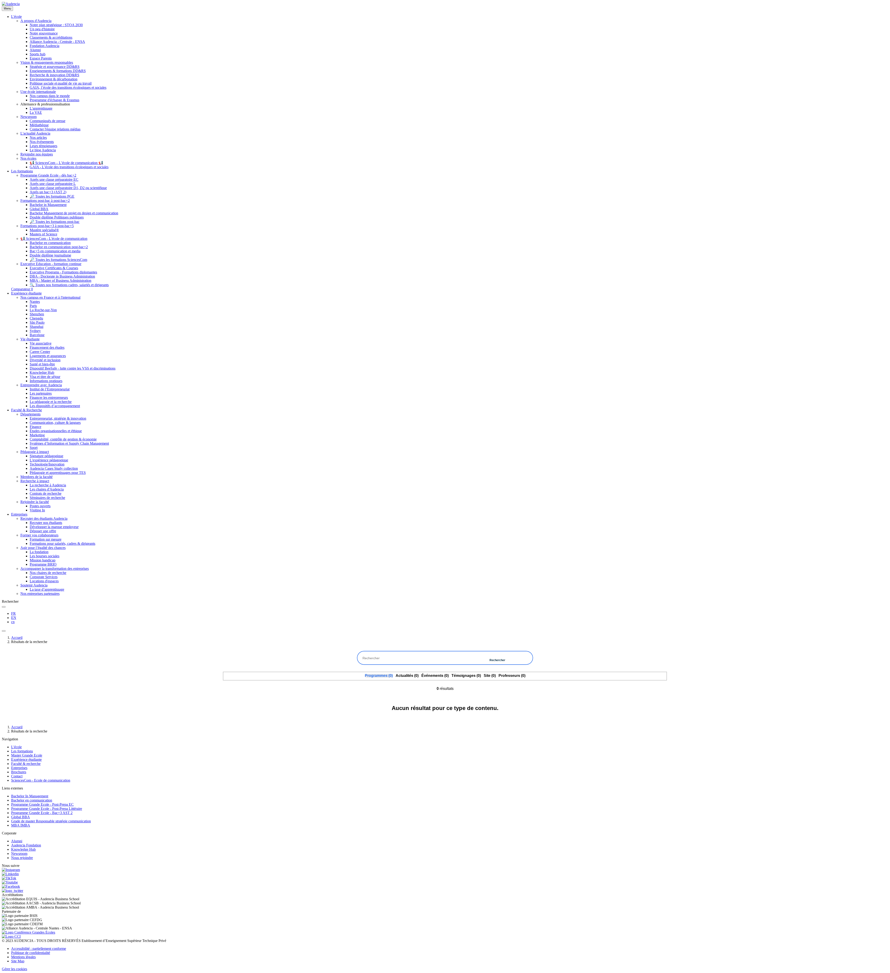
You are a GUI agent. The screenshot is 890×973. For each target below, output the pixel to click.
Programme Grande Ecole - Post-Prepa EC (42, 804)
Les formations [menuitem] (22, 171)
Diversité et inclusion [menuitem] (45, 360)
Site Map (17, 961)
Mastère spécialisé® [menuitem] (44, 230)
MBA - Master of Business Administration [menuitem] (60, 280)
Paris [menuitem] (33, 306)
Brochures (18, 772)
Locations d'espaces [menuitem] (44, 581)
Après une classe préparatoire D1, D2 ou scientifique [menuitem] (68, 188)
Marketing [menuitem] (37, 435)
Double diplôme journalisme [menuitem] (50, 255)
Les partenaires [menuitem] (41, 393)
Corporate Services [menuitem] (43, 577)
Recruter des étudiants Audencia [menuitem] (43, 518)
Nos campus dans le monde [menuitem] (50, 96)
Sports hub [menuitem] (37, 54)
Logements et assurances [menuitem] (48, 356)
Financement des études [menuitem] (47, 347)
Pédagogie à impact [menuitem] (34, 452)
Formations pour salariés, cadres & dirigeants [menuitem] (62, 543)
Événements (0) (435, 676)
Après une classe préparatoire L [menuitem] (53, 184)
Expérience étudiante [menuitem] (26, 293)
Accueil (16, 638)
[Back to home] (11, 4)
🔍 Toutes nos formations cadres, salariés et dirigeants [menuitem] (69, 285)
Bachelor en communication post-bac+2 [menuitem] (59, 247)
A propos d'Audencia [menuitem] (35, 21)
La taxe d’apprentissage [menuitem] (47, 589)
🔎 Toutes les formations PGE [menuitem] (52, 196)
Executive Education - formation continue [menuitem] (50, 264)
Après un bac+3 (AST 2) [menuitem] (48, 192)
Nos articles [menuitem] (38, 137)
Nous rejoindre (22, 858)
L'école (16, 747)
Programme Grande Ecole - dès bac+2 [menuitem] (48, 175)
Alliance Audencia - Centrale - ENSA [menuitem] (57, 42)
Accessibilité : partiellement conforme (38, 949)
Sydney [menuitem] (35, 331)
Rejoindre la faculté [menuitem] (34, 502)
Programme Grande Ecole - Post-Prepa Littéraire (46, 809)
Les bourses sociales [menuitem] (44, 556)
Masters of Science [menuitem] (43, 234)
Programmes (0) (379, 676)
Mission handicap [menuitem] (42, 560)
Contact (16, 776)
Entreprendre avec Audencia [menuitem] (41, 385)
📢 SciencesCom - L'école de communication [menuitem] (53, 239)
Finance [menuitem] (35, 427)
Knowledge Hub (23, 849)
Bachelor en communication (31, 800)
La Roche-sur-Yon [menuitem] (43, 310)
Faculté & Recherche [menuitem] (26, 410)
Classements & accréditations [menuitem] (51, 37)
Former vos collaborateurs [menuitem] (39, 535)
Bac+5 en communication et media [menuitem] (55, 251)
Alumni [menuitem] (35, 50)
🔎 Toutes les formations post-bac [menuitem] (54, 222)
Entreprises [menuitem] (19, 514)
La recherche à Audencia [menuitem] (48, 485)
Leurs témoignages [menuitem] (43, 146)
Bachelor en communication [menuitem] (50, 243)
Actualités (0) (407, 676)
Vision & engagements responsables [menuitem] (46, 62)
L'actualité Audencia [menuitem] (35, 133)
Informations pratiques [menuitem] (46, 381)
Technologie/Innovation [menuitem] (47, 464)
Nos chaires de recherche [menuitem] (48, 573)
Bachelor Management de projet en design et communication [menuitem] (74, 213)
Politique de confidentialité (30, 953)
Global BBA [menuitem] (39, 209)
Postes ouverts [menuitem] (40, 506)
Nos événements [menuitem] (42, 142)
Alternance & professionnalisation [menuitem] (45, 104)
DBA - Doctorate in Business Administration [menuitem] (62, 276)
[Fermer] (4, 631)
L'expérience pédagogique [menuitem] (49, 460)
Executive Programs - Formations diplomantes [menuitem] (63, 272)
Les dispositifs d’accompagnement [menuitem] (55, 406)
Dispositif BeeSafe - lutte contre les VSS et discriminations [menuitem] (72, 368)
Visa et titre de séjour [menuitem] (45, 377)
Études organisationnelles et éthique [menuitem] (56, 431)
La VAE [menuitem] (36, 112)
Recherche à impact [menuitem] (34, 481)
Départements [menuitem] (30, 414)
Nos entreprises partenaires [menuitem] (40, 594)
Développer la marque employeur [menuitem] (54, 527)
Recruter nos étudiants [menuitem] (46, 523)
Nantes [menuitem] (35, 302)
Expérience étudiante (26, 759)
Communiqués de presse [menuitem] (47, 121)
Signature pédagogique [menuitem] (46, 456)
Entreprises (19, 768)
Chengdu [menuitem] (36, 318)
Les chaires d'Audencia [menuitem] (47, 489)
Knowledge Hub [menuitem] (42, 372)
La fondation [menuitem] (39, 552)
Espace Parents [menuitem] (41, 58)
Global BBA (20, 817)
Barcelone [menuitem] (37, 335)
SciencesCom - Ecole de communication (40, 780)
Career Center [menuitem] (40, 352)
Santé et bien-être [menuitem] (42, 364)
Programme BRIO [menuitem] (43, 564)
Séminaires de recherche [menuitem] (47, 498)
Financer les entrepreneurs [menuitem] (49, 397)
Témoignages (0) (466, 676)
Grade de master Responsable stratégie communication (51, 821)
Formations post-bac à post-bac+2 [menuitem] (45, 201)
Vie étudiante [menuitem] (30, 339)
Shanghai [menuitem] (36, 327)
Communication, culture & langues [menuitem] (55, 423)
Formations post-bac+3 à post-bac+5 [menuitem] (47, 226)
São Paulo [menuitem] (37, 322)
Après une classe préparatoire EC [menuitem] (54, 179)
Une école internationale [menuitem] (38, 92)
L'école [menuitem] (16, 17)
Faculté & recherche (26, 764)
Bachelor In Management (29, 796)
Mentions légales (23, 957)
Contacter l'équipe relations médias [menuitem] (55, 129)
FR (13, 613)
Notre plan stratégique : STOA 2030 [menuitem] (56, 25)
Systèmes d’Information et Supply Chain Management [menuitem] (69, 443)
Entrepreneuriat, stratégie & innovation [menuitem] (58, 418)
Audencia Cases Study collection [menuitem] (54, 468)
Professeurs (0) (512, 676)
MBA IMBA (20, 825)
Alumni (16, 841)
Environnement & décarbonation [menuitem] (53, 79)
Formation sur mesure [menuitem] (45, 539)
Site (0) (490, 676)
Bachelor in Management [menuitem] (48, 205)
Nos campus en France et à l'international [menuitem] (50, 297)
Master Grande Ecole (26, 755)
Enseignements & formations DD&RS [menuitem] (58, 71)
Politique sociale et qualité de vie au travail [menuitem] (61, 83)
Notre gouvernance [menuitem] (44, 33)
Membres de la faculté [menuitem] (36, 477)
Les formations (22, 751)
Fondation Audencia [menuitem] (44, 46)
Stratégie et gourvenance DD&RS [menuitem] (54, 67)
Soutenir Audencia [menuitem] (34, 585)
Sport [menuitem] (34, 448)
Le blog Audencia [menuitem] (43, 150)
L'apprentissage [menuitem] (41, 108)
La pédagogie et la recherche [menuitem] (51, 402)
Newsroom (19, 854)
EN (13, 618)
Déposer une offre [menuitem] (43, 531)
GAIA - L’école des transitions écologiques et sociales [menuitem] (69, 167)
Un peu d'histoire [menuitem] (42, 29)
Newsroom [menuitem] (28, 117)
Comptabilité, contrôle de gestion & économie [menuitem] (63, 439)
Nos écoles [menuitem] (28, 158)
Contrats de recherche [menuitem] (45, 493)
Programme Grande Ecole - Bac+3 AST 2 (42, 813)
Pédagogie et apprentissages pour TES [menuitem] (58, 473)
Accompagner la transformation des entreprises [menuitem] (54, 568)
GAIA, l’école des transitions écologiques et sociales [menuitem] (68, 87)
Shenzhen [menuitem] (37, 314)
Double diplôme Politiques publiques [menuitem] (57, 217)
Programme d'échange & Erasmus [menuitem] (54, 100)
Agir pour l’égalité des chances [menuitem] (43, 548)
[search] (4, 607)
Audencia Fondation (26, 845)
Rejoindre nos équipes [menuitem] (36, 154)
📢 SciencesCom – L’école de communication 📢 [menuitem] (66, 163)
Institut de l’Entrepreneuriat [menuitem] (50, 389)
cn (13, 622)
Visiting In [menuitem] (37, 510)
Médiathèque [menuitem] (39, 125)
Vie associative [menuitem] (40, 343)
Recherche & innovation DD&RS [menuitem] (54, 75)
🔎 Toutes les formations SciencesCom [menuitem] (58, 260)
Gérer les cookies (14, 969)
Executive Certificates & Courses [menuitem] (54, 268)
